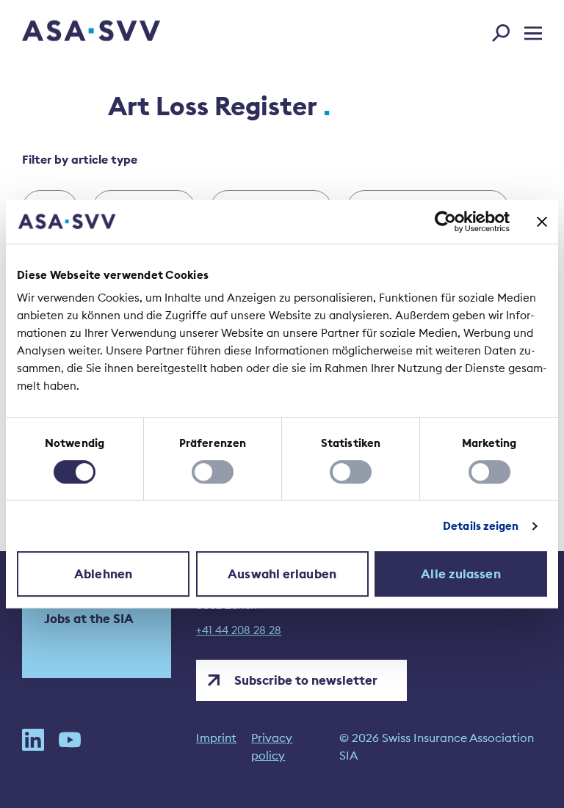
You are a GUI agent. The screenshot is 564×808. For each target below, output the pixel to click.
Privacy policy (271, 746)
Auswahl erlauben (282, 574)
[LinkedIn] (33, 746)
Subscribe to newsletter (305, 680)
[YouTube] (70, 746)
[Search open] (505, 30)
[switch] (213, 472)
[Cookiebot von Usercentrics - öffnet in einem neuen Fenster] (445, 222)
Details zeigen (480, 526)
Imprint (216, 737)
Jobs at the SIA (89, 619)
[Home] (65, 33)
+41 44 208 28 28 (238, 630)
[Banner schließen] (542, 221)
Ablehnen (103, 574)
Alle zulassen (460, 574)
